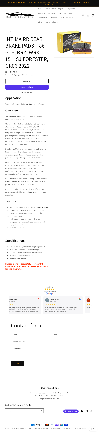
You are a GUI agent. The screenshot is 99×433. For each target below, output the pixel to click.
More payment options (27, 92)
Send (17, 363)
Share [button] (10, 32)
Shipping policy (67, 428)
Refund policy (37, 428)
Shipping (16, 75)
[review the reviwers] (34, 299)
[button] (61, 9)
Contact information (80, 428)
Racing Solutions (14, 428)
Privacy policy (46, 428)
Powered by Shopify (25, 428)
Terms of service (56, 428)
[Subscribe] (41, 410)
